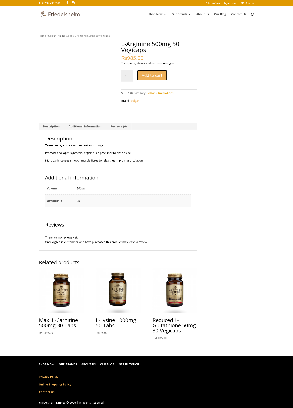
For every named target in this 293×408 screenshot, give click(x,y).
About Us (202, 14)
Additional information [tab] (85, 126)
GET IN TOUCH (129, 364)
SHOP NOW (46, 364)
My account (231, 3)
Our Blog (220, 14)
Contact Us (238, 14)
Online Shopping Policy (55, 384)
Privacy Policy (48, 377)
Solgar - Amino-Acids (60, 35)
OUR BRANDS (68, 364)
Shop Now (155, 14)
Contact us (47, 392)
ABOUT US (88, 364)
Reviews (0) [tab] (118, 126)
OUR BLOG (107, 364)
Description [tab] (51, 126)
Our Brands (179, 14)
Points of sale (213, 3)
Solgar (135, 100)
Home (42, 35)
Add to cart (152, 75)
